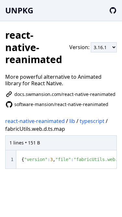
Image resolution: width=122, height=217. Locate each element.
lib (72, 121)
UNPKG (19, 10)
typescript (92, 121)
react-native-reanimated (35, 121)
